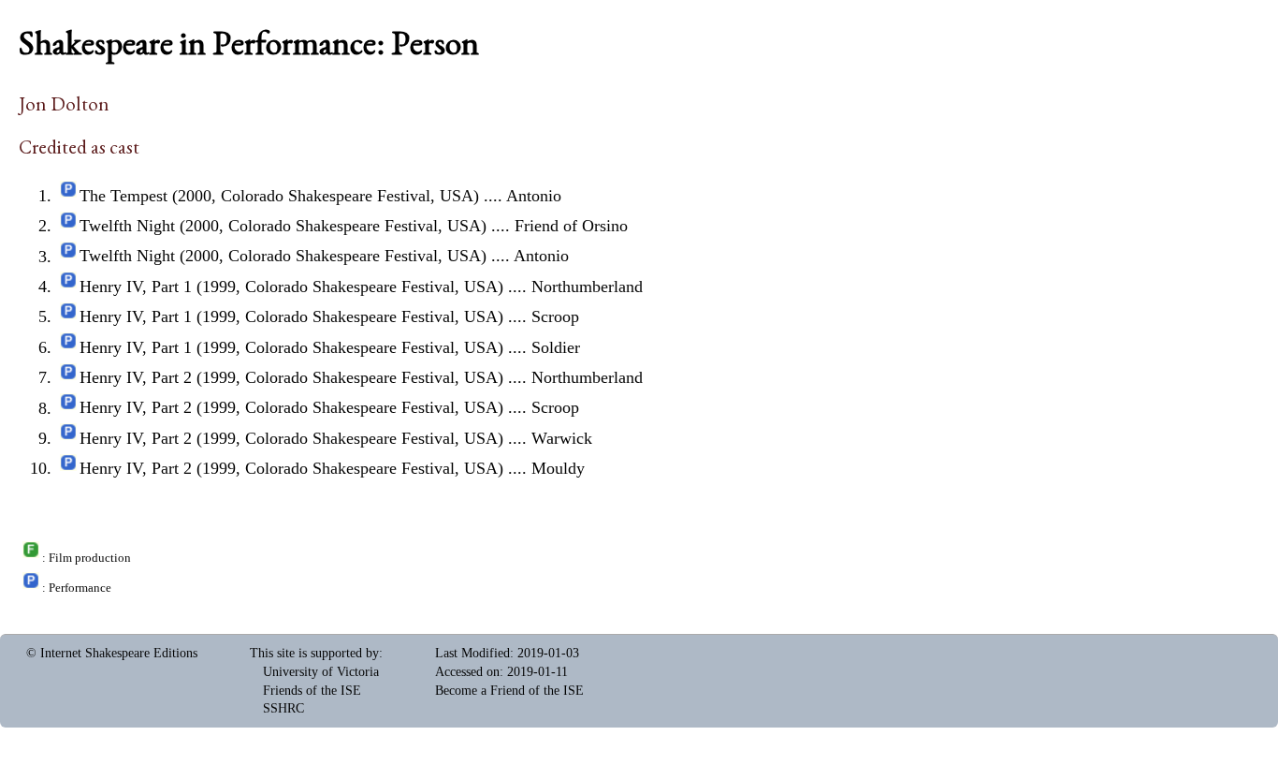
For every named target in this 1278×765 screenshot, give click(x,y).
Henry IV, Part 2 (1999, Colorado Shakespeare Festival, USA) (291, 377)
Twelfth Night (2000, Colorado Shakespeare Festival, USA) (283, 225)
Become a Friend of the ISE (509, 691)
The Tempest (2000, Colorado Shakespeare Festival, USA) (279, 195)
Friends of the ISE (312, 691)
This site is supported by (314, 653)
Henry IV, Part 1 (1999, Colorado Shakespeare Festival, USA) (291, 286)
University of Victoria (321, 672)
